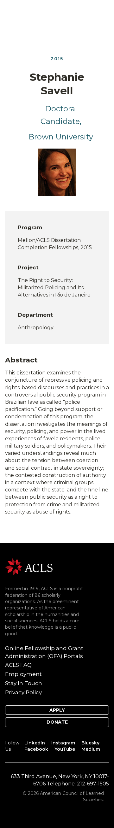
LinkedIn (34, 743)
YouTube (64, 749)
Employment (23, 674)
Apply (57, 710)
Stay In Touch (23, 683)
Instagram (63, 743)
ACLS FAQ (18, 665)
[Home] (29, 566)
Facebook (36, 749)
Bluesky (90, 743)
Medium (90, 749)
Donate (57, 722)
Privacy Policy (23, 692)
